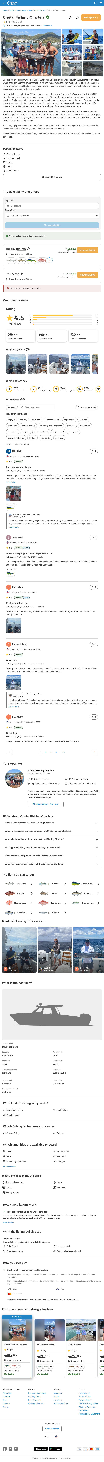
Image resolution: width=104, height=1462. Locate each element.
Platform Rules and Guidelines (87, 1408)
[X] (10, 1449)
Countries (58, 1393)
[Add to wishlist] (77, 18)
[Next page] (95, 752)
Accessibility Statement (89, 1414)
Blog (5, 1400)
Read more (11, 482)
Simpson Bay (26, 10)
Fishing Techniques (37, 1393)
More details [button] (8, 1223)
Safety (6, 1407)
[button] (52, 255)
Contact (6, 1404)
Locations (58, 1400)
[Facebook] (5, 1449)
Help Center (84, 1393)
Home (5, 10)
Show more (10, 1167)
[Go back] (4, 3)
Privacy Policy (85, 1400)
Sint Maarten (14, 10)
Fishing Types (34, 1397)
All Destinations (61, 1404)
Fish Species (34, 1400)
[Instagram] (16, 1449)
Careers (6, 1397)
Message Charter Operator (45, 804)
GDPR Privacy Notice (88, 1404)
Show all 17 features (52, 177)
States (56, 1397)
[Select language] (56, 1437)
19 (64, 753)
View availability (87, 250)
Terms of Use (85, 1397)
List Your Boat (52, 1429)
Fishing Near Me (35, 1404)
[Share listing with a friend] (70, 18)
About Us (7, 1393)
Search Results (39, 10)
